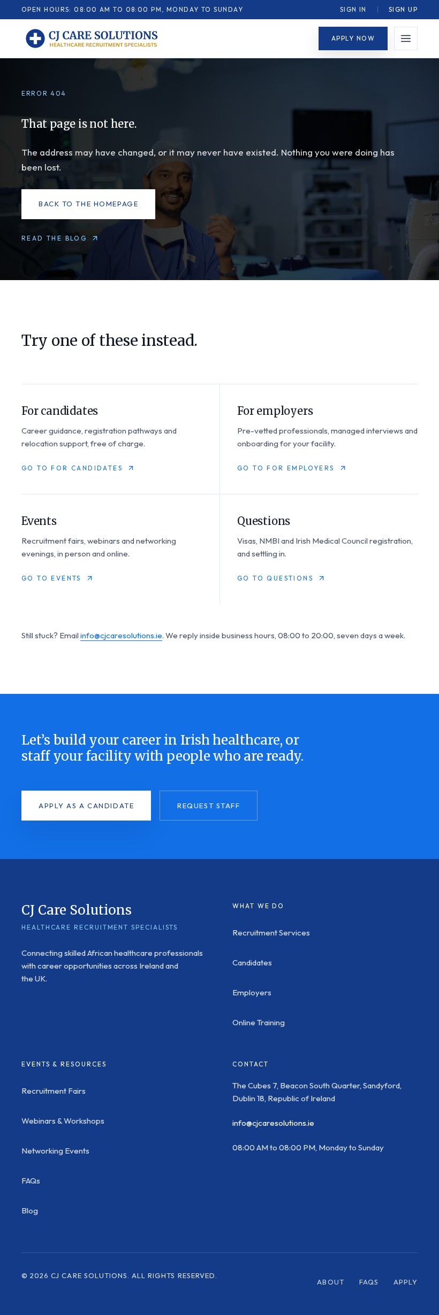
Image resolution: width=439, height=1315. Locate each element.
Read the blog (54, 238)
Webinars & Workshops (62, 1121)
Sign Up (403, 9)
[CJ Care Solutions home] (91, 38)
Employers (251, 992)
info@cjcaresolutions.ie (121, 635)
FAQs (30, 1180)
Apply (405, 1282)
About (330, 1282)
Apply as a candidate (86, 805)
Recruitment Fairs (53, 1091)
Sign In (353, 9)
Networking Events (55, 1151)
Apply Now (353, 38)
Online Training (258, 1022)
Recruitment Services (271, 932)
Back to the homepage (88, 203)
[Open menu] (406, 38)
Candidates (252, 962)
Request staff (208, 805)
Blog (29, 1210)
